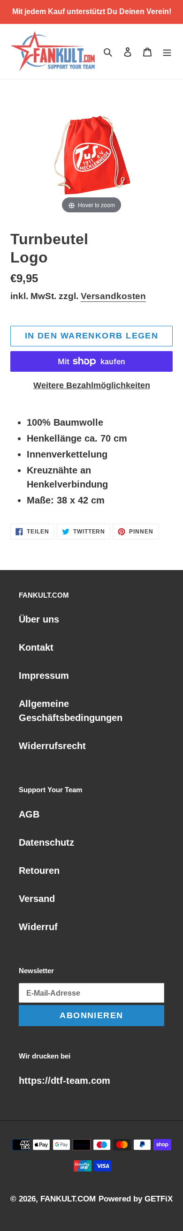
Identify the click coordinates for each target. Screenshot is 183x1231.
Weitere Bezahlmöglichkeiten (91, 385)
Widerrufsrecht (52, 746)
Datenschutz (46, 842)
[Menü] (167, 51)
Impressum (44, 675)
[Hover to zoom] (91, 152)
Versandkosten (113, 296)
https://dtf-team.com (64, 1080)
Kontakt (36, 647)
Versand (37, 898)
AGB (29, 814)
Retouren (39, 870)
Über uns (39, 619)
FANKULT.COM (68, 1198)
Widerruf (38, 927)
